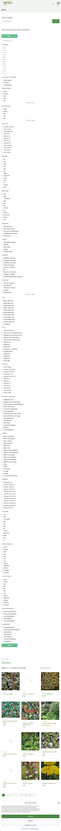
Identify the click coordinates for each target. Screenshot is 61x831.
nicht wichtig (6, 360)
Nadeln (5, 466)
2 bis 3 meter (6, 150)
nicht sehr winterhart (8, 283)
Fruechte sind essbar (8, 267)
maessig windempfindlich (10, 614)
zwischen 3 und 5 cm (9, 371)
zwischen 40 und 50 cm (9, 505)
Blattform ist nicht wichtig (9, 462)
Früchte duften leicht (8, 314)
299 (30, 795)
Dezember (6, 572)
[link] (2, 10)
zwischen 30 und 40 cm (9, 503)
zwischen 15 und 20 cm (9, 496)
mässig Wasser (7, 634)
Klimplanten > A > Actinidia (10, 349)
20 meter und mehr (8, 126)
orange (5, 173)
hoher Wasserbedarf (8, 627)
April (4, 98)
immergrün (6, 82)
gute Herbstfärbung (8, 418)
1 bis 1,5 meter (7, 145)
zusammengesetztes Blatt (10, 475)
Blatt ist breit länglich (8, 436)
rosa (4, 180)
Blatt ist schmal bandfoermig (10, 452)
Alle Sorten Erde (7, 226)
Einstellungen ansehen (30, 825)
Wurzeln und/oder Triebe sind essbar (12, 276)
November (6, 570)
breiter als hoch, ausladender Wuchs (12, 333)
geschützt (6, 244)
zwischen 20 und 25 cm (9, 498)
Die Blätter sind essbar (9, 258)
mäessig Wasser (7, 632)
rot (4, 182)
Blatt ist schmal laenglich (9, 459)
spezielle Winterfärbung (9, 425)
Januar (5, 91)
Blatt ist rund (6, 448)
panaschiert (6, 175)
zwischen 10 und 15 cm (9, 376)
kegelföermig (6, 342)
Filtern (9, 36)
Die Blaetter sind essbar (9, 260)
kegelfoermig (6, 346)
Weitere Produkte (30, 102)
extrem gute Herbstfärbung (10, 409)
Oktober (5, 568)
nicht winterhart (7, 285)
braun (4, 164)
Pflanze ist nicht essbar (9, 272)
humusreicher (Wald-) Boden (10, 231)
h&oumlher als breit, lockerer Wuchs (12, 335)
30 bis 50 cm (6, 138)
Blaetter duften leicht (8, 305)
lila (4, 159)
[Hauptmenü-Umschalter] (53, 3)
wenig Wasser (7, 641)
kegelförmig (6, 344)
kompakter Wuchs (8, 351)
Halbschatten (6, 247)
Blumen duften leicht (8, 310)
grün (4, 171)
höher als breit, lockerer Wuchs (11, 337)
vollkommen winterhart (9, 287)
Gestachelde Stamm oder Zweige (12, 413)
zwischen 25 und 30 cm (9, 500)
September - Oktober (8, 274)
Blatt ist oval (6, 445)
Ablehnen (30, 820)
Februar (5, 93)
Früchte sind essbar (8, 265)
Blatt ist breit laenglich (9, 438)
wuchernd (6, 427)
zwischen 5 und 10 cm (9, 369)
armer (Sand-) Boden (8, 228)
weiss (5, 187)
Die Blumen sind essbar (9, 262)
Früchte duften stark (8, 317)
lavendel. (5, 208)
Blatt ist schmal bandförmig (10, 450)
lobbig (5, 464)
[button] (58, 803)
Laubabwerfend (7, 85)
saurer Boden (6, 235)
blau (4, 161)
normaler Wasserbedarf (9, 639)
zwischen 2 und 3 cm (9, 487)
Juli (4, 561)
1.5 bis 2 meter (7, 147)
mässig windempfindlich (9, 611)
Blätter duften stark (8, 303)
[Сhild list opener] (5, 47)
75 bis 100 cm (7, 143)
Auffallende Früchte (8, 399)
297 (21, 795)
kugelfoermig (6, 358)
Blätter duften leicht (8, 300)
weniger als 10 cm (8, 131)
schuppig (5, 471)
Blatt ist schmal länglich (9, 457)
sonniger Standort (8, 251)
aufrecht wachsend (8, 330)
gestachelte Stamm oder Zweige (11, 416)
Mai (4, 100)
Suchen (56, 21)
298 (26, 795)
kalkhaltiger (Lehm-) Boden (10, 233)
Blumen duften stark (8, 312)
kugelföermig (6, 353)
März (4, 96)
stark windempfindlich (9, 621)
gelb (4, 166)
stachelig (5, 473)
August (5, 563)
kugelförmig (6, 356)
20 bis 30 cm (6, 136)
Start (3, 658)
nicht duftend (6, 324)
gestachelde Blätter (8, 411)
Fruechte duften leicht (9, 319)
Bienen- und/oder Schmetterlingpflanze (13, 404)
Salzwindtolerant (7, 618)
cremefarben (6, 198)
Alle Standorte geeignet (9, 242)
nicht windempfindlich (9, 616)
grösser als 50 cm (8, 507)
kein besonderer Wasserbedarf (11, 629)
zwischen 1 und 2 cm (9, 484)
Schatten (5, 249)
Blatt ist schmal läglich (9, 455)
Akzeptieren (30, 816)
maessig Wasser (7, 636)
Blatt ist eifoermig (7, 443)
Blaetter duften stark (8, 307)
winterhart (6, 290)
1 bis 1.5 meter (7, 129)
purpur (5, 178)
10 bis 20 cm (6, 133)
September (6, 565)
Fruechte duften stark (9, 321)
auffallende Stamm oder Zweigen (11, 402)
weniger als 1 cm (7, 482)
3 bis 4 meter (6, 152)
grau (4, 168)
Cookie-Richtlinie (25, 828)
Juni (4, 558)
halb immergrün (7, 80)
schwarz (5, 185)
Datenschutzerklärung (34, 828)
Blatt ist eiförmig (7, 441)
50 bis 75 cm (6, 140)
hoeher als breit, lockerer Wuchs (11, 339)
